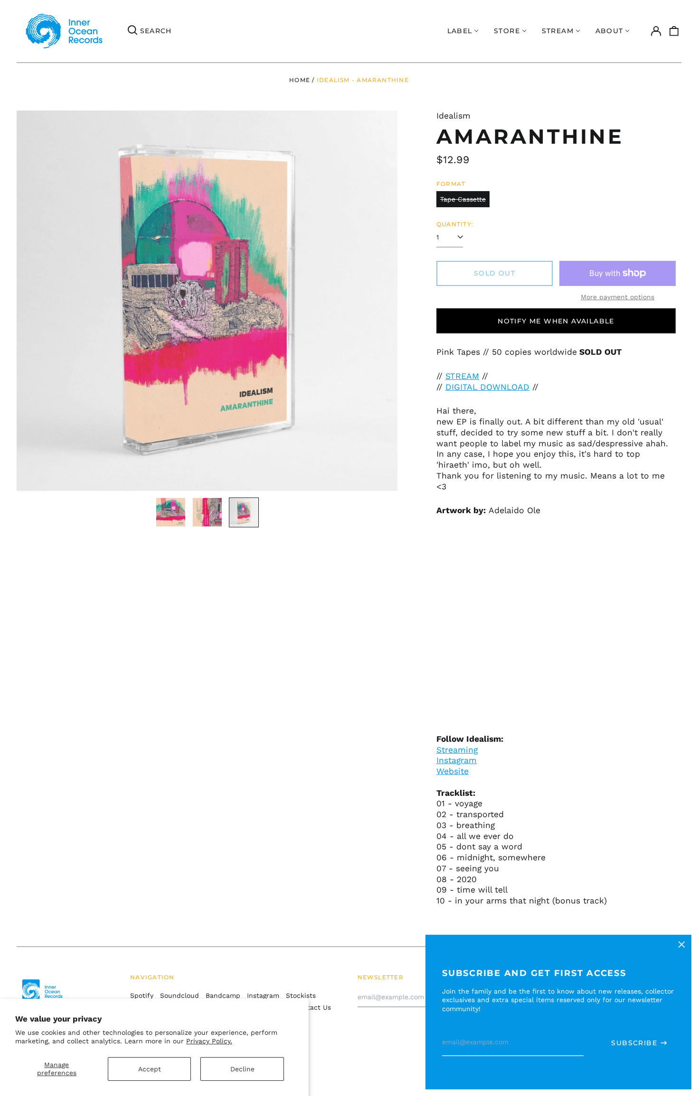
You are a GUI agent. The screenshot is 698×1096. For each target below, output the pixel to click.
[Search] (132, 31)
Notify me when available (556, 321)
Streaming (457, 750)
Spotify (141, 995)
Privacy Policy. (209, 1041)
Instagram (456, 760)
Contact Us (312, 1007)
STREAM (462, 376)
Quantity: (454, 224)
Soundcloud (179, 995)
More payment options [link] (617, 297)
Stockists (301, 995)
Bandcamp (223, 995)
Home (299, 79)
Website (452, 771)
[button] (674, 31)
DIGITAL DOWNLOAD (487, 387)
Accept (149, 1069)
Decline (242, 1069)
